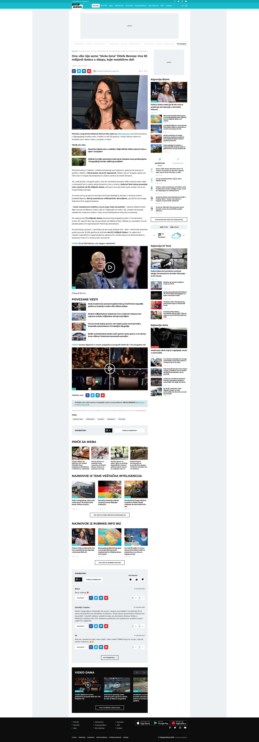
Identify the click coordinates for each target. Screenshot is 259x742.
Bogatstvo (111, 419)
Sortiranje (132, 575)
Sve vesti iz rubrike (110, 562)
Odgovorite (81, 598)
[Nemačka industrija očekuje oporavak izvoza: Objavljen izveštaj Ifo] (109, 489)
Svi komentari (109, 657)
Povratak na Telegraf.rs (81, 1)
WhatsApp (140, 402)
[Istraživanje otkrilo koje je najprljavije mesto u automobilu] (169, 338)
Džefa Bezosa (123, 134)
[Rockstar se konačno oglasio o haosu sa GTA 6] (156, 285)
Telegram (84, 405)
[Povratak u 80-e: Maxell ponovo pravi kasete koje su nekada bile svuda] (156, 305)
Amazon (101, 419)
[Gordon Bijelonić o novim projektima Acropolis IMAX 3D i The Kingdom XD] (88, 685)
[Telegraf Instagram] (182, 1)
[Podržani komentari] (137, 579)
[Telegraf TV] (186, 1)
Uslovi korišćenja (141, 410)
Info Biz (74, 51)
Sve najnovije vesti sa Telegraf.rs (169, 219)
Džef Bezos (90, 419)
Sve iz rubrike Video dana (109, 707)
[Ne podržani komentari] (143, 579)
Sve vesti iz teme (110, 515)
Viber (78, 405)
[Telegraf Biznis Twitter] (178, 1)
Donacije (121, 419)
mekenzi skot (78, 419)
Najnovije (160, 79)
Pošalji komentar (129, 430)
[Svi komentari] (130, 579)
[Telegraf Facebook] (175, 1)
